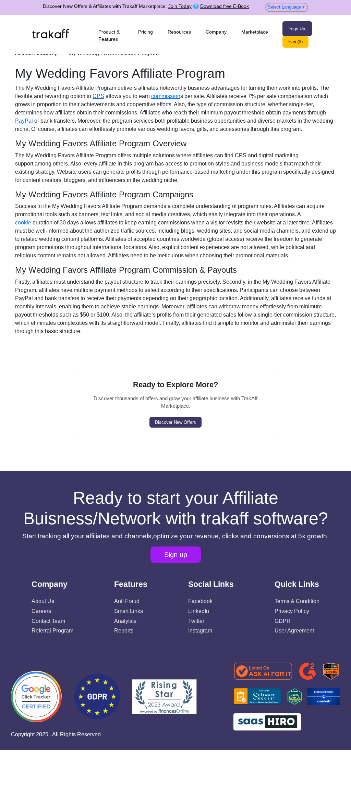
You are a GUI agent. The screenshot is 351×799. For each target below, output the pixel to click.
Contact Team (48, 621)
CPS (98, 96)
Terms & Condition (297, 601)
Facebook (200, 601)
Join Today (180, 6)
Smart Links (128, 611)
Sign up (175, 554)
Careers (41, 611)
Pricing (145, 32)
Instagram (200, 631)
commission (165, 96)
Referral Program (52, 631)
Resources (179, 32)
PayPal (24, 121)
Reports (123, 631)
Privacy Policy (292, 611)
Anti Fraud (127, 601)
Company (216, 32)
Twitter (196, 621)
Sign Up (297, 28)
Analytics (125, 621)
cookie (23, 222)
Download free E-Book (224, 6)
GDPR (283, 621)
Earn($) (295, 41)
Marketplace (254, 32)
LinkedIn (198, 611)
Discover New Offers (175, 422)
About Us (43, 601)
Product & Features (109, 35)
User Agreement (294, 631)
